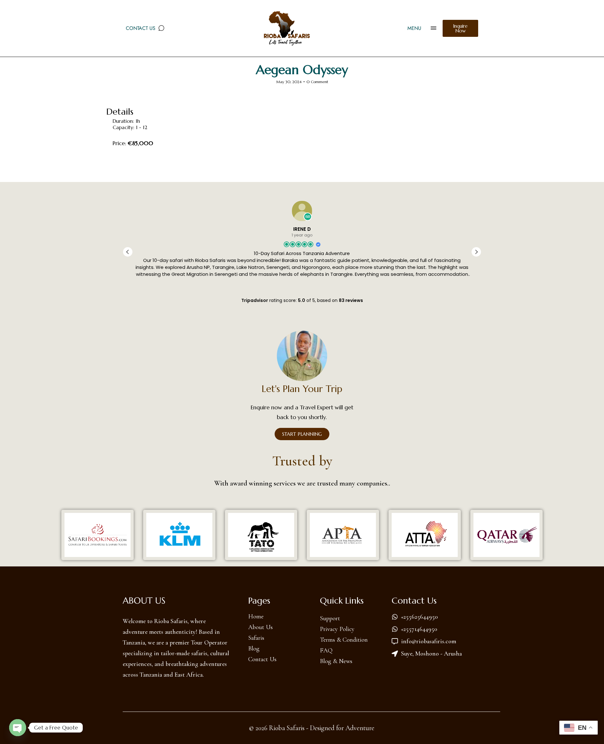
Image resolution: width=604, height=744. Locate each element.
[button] (476, 252)
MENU (414, 28)
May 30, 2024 (289, 81)
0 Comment (317, 81)
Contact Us (140, 28)
